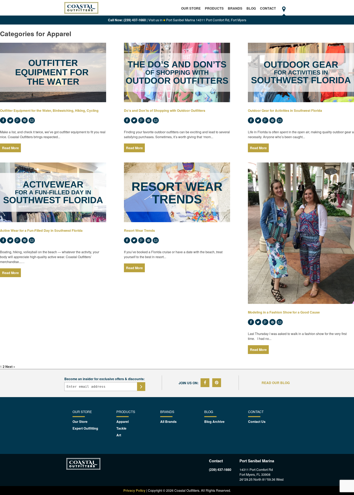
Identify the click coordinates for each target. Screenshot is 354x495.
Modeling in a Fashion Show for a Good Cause (284, 312)
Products (214, 8)
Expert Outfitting (85, 428)
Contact (268, 8)
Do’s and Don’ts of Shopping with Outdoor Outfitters (164, 110)
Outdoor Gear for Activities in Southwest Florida (285, 110)
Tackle (121, 428)
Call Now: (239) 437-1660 (127, 20)
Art (118, 435)
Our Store (191, 8)
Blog (251, 8)
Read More (10, 148)
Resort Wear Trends (139, 230)
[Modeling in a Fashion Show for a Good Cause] (301, 233)
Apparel (122, 421)
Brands (235, 8)
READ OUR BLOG (276, 382)
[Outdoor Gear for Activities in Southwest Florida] (301, 72)
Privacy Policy (134, 490)
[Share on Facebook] (205, 382)
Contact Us (257, 421)
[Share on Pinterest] (25, 120)
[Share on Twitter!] (10, 120)
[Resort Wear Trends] (177, 192)
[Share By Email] (32, 120)
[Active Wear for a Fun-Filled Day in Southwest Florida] (53, 192)
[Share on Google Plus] (18, 120)
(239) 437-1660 (220, 469)
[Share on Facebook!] (3, 120)
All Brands (168, 421)
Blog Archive (214, 421)
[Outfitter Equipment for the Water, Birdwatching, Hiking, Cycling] (53, 72)
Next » (10, 366)
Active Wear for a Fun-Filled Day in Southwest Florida (41, 230)
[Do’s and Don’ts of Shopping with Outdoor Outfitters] (177, 72)
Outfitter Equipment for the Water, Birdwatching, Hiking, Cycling (49, 110)
